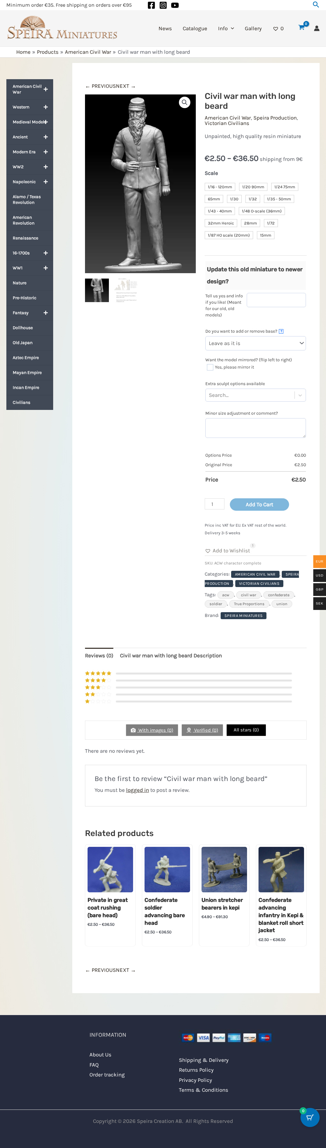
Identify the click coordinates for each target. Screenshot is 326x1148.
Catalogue (195, 28)
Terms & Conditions (203, 1090)
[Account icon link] (317, 28)
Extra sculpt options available (235, 383)
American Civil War (27, 89)
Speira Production (275, 117)
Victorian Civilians (227, 123)
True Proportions (249, 604)
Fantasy (21, 312)
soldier (215, 604)
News (165, 28)
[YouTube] (175, 5)
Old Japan (22, 342)
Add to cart (259, 504)
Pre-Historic (24, 298)
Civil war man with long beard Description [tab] (171, 655)
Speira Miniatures (243, 615)
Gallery (253, 28)
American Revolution (23, 220)
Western (21, 107)
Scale (211, 173)
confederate (278, 595)
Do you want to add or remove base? (243, 331)
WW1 (18, 268)
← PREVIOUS (100, 86)
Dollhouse (23, 327)
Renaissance (25, 238)
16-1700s (21, 253)
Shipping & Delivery (204, 1060)
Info (223, 28)
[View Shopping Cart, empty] (301, 28)
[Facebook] (151, 5)
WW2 (18, 166)
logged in (137, 790)
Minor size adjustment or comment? (241, 413)
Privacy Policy (195, 1080)
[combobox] (229, 395)
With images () (155, 730)
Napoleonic (24, 181)
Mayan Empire (27, 372)
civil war (248, 595)
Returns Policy (196, 1070)
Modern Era (24, 152)
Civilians (21, 402)
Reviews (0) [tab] (99, 655)
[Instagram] (163, 5)
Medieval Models (29, 122)
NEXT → (126, 86)
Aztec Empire (26, 357)
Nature (19, 283)
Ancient (20, 137)
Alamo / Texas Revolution (27, 199)
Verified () (205, 730)
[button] (316, 5)
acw (225, 595)
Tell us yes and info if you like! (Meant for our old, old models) (224, 305)
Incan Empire (26, 387)
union (281, 604)
